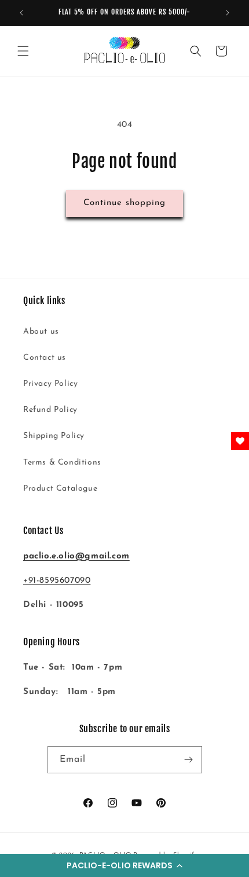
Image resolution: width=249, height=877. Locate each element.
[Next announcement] (227, 12)
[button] (124, 865)
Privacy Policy (50, 383)
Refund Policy (50, 409)
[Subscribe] (189, 759)
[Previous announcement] (21, 12)
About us (41, 331)
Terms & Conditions (62, 462)
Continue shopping (124, 203)
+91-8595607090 (56, 580)
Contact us (44, 357)
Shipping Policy (54, 436)
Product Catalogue (60, 488)
